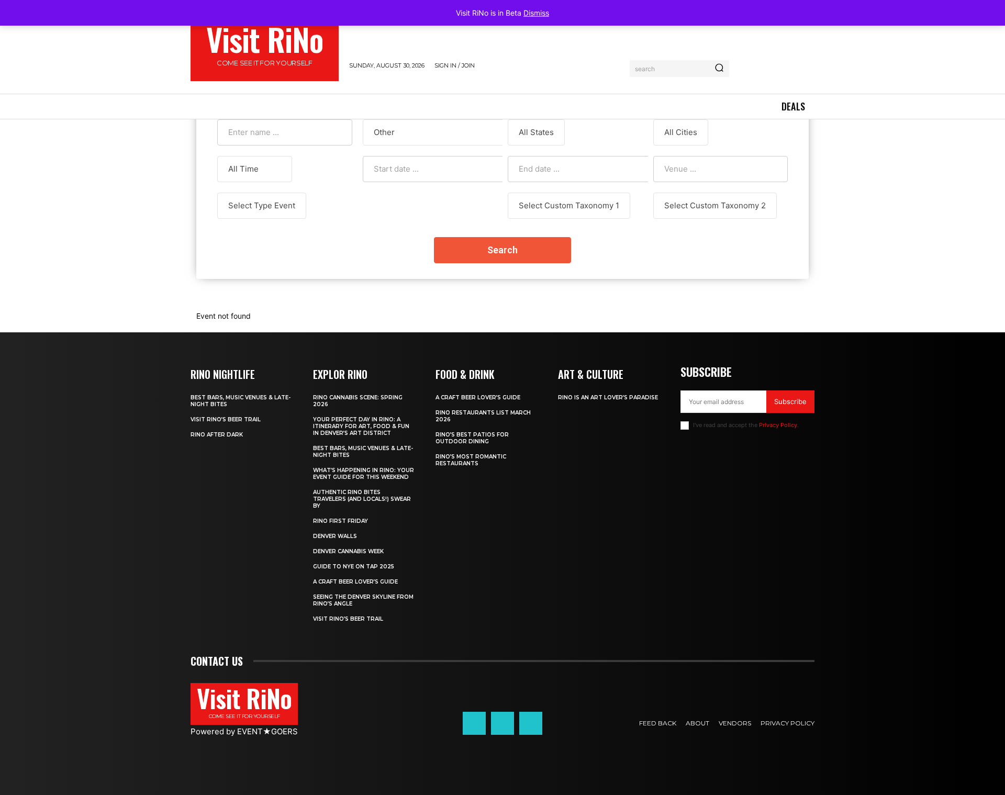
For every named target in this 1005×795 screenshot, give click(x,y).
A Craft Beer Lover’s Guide (355, 581)
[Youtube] (530, 723)
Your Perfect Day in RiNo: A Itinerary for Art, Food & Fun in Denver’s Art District (361, 426)
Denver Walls (335, 536)
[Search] (719, 68)
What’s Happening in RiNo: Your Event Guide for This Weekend (363, 473)
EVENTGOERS (267, 731)
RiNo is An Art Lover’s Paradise (608, 397)
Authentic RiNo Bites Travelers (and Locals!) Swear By (362, 499)
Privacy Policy (778, 425)
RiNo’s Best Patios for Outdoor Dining (472, 438)
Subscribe (790, 401)
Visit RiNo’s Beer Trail (226, 419)
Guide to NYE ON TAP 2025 (353, 566)
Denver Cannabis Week (348, 551)
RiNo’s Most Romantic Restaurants (471, 460)
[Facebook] (474, 723)
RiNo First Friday (340, 521)
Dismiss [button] (536, 12)
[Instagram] (502, 723)
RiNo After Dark (217, 434)
